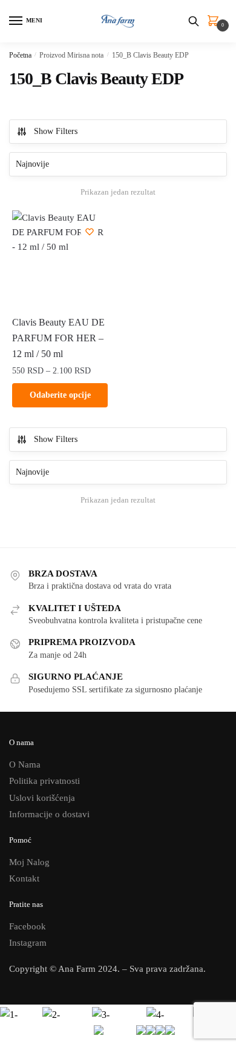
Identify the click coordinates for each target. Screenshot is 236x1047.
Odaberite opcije (60, 395)
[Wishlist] (89, 231)
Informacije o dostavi (49, 814)
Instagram (28, 943)
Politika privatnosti (44, 781)
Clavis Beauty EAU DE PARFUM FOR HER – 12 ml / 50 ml (58, 338)
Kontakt (24, 878)
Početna (20, 55)
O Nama (25, 764)
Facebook (27, 926)
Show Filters (55, 131)
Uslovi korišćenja (42, 798)
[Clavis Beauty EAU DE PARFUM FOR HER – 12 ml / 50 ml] (60, 258)
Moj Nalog (29, 862)
